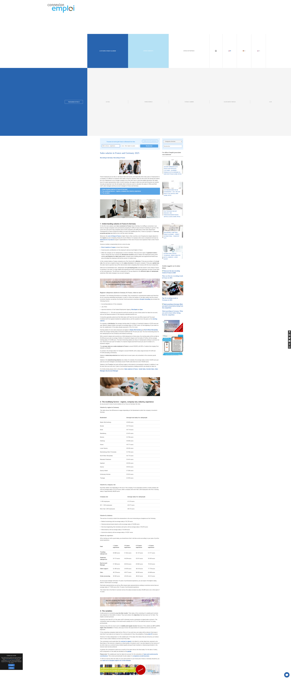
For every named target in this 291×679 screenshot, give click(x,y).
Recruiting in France (119, 157)
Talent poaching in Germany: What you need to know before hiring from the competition (172, 313)
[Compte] (216, 51)
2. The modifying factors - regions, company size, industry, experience (121, 191)
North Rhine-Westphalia (151, 330)
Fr (230, 50)
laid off (150, 634)
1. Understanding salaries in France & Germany (114, 189)
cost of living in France (114, 236)
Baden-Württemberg (136, 330)
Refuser (11, 668)
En (259, 50)
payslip (129, 651)
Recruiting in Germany (106, 157)
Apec (141, 309)
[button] (286, 674)
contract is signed (126, 641)
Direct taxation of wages (108, 247)
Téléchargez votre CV (74, 101)
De (244, 50)
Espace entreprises (188, 50)
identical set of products (107, 239)
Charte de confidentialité (10, 659)
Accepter (11, 665)
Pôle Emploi (134, 309)
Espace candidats (148, 50)
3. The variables (105, 193)
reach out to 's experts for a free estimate (116, 660)
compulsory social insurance (141, 656)
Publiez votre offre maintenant (150, 141)
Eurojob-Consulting (145, 299)
